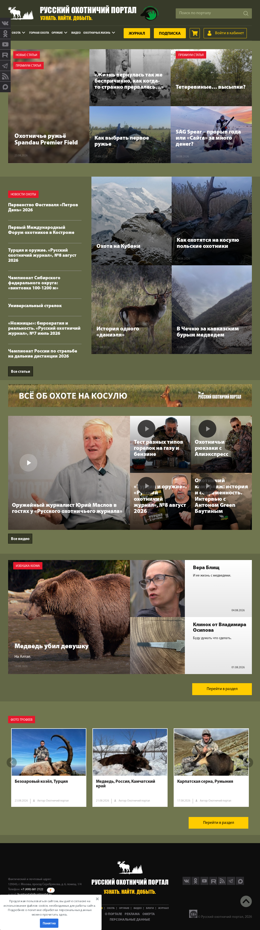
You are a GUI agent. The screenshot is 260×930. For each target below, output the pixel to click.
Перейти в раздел (222, 689)
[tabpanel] (48, 767)
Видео (76, 33)
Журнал (137, 34)
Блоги (150, 908)
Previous (12, 762)
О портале (113, 914)
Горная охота (39, 33)
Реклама (132, 914)
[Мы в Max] (5, 87)
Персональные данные (130, 919)
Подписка (170, 34)
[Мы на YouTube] (5, 44)
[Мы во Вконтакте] (5, 23)
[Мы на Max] (240, 884)
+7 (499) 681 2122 (32, 889)
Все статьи (20, 372)
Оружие (57, 33)
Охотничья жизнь (96, 33)
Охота (16, 33)
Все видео (20, 539)
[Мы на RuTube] (5, 55)
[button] (50, 908)
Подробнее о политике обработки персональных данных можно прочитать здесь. (49, 912)
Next (248, 762)
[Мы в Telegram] (5, 65)
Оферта (148, 914)
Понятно (49, 923)
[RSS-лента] (5, 76)
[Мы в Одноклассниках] (5, 33)
